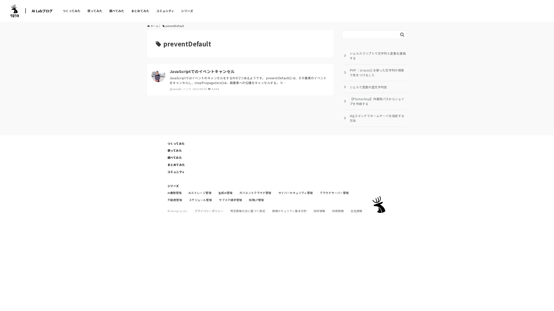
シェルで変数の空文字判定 (368, 87)
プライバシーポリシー (208, 211)
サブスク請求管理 (230, 200)
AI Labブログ (42, 10)
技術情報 (319, 211)
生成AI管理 (225, 193)
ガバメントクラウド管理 (255, 193)
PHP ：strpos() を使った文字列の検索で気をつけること (377, 72)
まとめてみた (140, 11)
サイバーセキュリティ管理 (295, 193)
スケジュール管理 (200, 200)
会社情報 (356, 211)
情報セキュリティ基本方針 (289, 211)
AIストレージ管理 (199, 193)
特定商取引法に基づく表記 (247, 211)
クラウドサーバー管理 (334, 193)
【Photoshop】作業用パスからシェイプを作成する (377, 101)
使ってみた (94, 11)
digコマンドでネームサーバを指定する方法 (377, 118)
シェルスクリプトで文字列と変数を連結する (378, 55)
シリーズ (187, 11)
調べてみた (116, 11)
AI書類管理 (174, 193)
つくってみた (72, 11)
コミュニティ (165, 11)
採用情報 (338, 211)
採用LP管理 (256, 200)
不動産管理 (174, 200)
